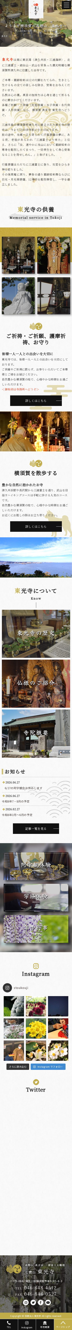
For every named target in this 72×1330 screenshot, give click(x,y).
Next (67, 22)
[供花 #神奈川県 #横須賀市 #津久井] (36, 1050)
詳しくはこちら (36, 401)
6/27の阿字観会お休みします (22, 788)
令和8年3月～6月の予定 (17, 815)
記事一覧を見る (36, 828)
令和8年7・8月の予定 (16, 801)
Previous (4, 22)
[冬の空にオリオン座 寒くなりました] (58, 1006)
